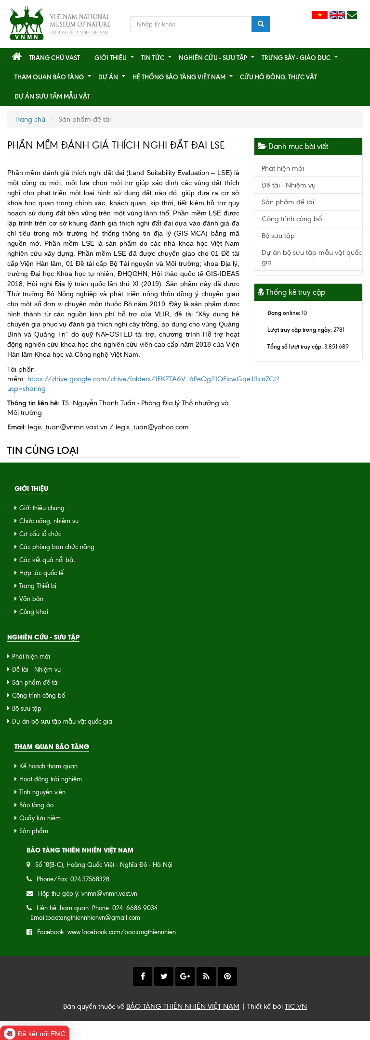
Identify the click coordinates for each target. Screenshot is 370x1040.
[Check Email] (352, 15)
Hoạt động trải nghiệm (50, 779)
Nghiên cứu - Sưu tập (213, 58)
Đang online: (283, 312)
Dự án (108, 77)
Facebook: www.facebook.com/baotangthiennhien (106, 932)
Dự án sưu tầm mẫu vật (52, 96)
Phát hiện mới (283, 168)
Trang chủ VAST (54, 58)
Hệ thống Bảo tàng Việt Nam (178, 77)
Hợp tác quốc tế (41, 572)
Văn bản (31, 598)
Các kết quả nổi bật (47, 560)
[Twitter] (163, 976)
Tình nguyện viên (42, 792)
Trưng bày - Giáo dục (296, 58)
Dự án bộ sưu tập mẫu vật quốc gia (62, 721)
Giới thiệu (110, 58)
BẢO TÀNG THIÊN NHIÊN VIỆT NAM (182, 1006)
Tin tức (152, 58)
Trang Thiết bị (37, 585)
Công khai (33, 611)
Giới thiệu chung (42, 508)
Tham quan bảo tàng (49, 77)
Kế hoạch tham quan (48, 766)
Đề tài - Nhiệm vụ (289, 185)
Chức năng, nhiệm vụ (49, 521)
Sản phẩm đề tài (288, 202)
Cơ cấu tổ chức (40, 534)
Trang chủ (29, 119)
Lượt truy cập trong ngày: (299, 329)
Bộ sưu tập (278, 235)
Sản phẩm (33, 831)
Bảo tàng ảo (36, 805)
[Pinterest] (227, 976)
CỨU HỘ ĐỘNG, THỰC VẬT (278, 77)
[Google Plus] (185, 976)
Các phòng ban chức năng (56, 547)
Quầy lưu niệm (40, 818)
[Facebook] (142, 976)
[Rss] (206, 976)
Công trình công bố (292, 218)
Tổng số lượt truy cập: (295, 346)
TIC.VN (296, 1006)
